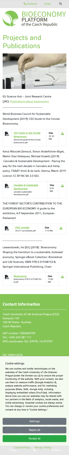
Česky (47, 3)
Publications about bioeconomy (29, 101)
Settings (34, 421)
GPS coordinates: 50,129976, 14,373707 (28, 341)
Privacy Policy (43, 447)
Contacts (31, 3)
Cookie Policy (22, 447)
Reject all (34, 430)
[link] (34, 19)
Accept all (35, 438)
